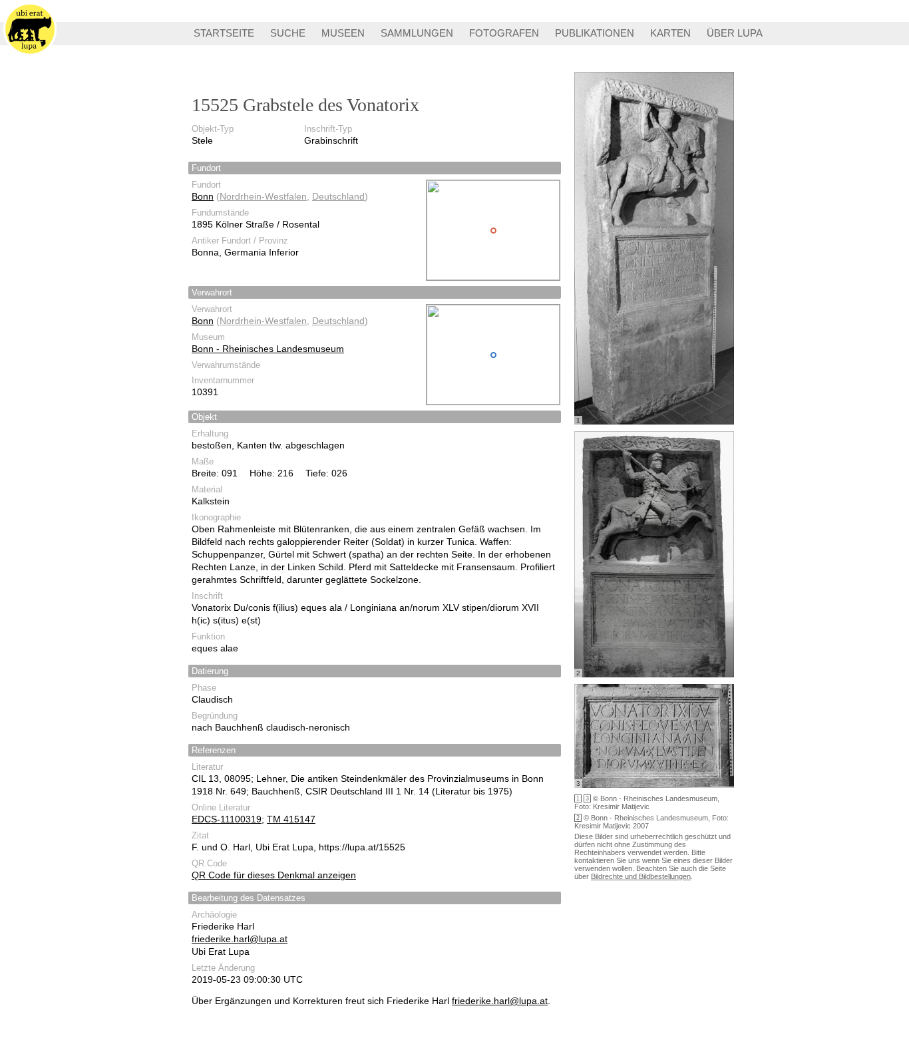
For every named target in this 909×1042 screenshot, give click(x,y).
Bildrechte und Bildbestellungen (641, 876)
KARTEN (670, 33)
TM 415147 (291, 819)
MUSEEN (343, 33)
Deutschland (338, 196)
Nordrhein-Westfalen (263, 196)
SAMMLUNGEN (417, 33)
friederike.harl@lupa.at (239, 939)
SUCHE (287, 33)
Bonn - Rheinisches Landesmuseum (268, 348)
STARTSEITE (224, 33)
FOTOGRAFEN (504, 33)
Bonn (203, 196)
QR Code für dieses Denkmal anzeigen (274, 875)
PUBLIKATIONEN (594, 33)
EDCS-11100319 (227, 819)
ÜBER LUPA (735, 33)
